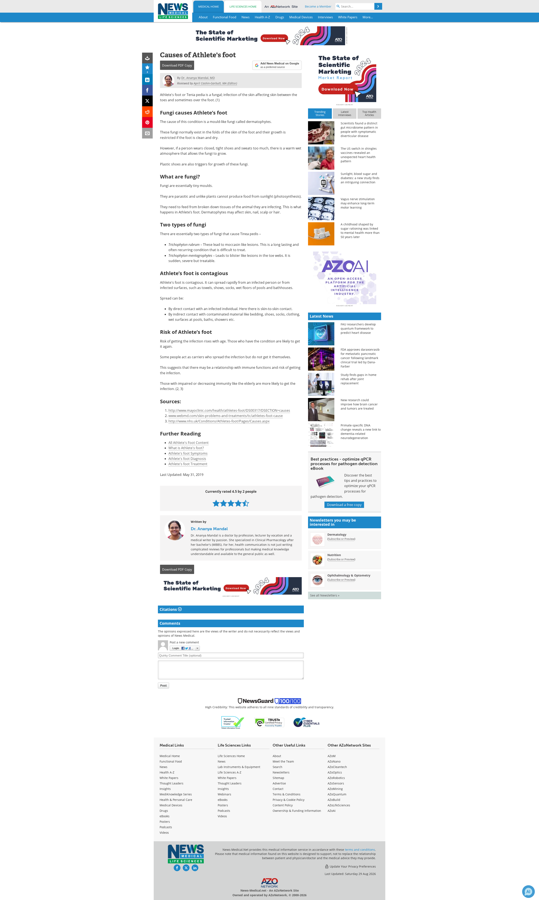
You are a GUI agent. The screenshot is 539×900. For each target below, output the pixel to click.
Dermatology (336, 535)
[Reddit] (147, 111)
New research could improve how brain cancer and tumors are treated (359, 404)
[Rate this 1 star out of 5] (216, 503)
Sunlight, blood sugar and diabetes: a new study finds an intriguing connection (360, 178)
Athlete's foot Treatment (187, 464)
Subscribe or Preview (341, 539)
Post (163, 685)
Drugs (164, 811)
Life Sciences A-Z (229, 772)
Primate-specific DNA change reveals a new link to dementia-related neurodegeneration (361, 431)
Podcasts (166, 827)
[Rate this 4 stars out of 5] (238, 503)
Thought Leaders (171, 783)
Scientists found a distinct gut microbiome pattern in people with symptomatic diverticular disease (359, 129)
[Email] (147, 133)
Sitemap (278, 778)
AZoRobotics (336, 778)
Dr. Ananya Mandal (209, 528)
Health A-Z (167, 772)
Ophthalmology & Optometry (348, 575)
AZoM (332, 756)
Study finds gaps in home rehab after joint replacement (358, 379)
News (163, 767)
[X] (147, 101)
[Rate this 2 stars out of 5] (223, 503)
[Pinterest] (147, 122)
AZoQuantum (337, 794)
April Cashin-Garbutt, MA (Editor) (215, 83)
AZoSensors (336, 783)
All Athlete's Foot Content (188, 442)
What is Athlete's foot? (186, 448)
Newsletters (281, 772)
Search (277, 767)
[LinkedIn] (147, 79)
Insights (165, 789)
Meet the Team (283, 761)
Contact (278, 789)
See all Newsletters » (324, 595)
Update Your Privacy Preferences (352, 866)
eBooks (164, 816)
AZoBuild (334, 800)
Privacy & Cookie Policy (288, 800)
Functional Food (171, 761)
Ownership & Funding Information (297, 811)
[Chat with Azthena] (528, 891)
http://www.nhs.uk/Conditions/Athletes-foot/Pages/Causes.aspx (219, 421)
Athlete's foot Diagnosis (187, 458)
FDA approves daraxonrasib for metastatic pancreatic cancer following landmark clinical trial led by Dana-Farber (360, 357)
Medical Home (208, 6)
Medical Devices (171, 805)
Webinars (224, 794)
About (277, 756)
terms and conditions (360, 850)
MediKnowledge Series (176, 794)
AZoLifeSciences (339, 805)
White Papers (169, 778)
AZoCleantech (337, 767)
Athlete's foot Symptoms (188, 453)
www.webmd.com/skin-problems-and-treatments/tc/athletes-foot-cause (225, 415)
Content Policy (283, 805)
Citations (169, 609)
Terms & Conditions (286, 794)
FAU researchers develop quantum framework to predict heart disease (358, 328)
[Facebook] (147, 90)
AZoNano (334, 761)
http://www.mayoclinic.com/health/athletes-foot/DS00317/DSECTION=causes (229, 410)
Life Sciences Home (242, 6)
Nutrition (334, 555)
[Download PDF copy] (147, 58)
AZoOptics (335, 772)
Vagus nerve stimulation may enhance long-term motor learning (358, 203)
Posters (165, 822)
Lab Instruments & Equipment (239, 767)
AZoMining (335, 789)
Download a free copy (344, 504)
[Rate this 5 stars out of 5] (245, 503)
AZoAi (332, 811)
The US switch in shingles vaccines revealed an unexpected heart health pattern (359, 154)
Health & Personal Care (176, 800)
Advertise (279, 783)
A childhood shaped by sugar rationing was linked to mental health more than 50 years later (360, 230)
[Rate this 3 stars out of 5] (231, 503)
